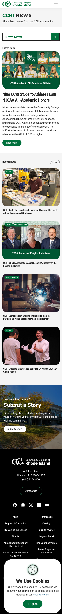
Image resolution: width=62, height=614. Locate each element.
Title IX (15, 536)
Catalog (46, 523)
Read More (11, 143)
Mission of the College (15, 530)
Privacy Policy (40, 594)
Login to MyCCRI (46, 530)
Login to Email (46, 536)
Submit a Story (14, 429)
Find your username (46, 543)
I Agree (33, 604)
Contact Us (31, 490)
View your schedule (46, 559)
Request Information (15, 523)
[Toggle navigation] (56, 4)
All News (55, 162)
